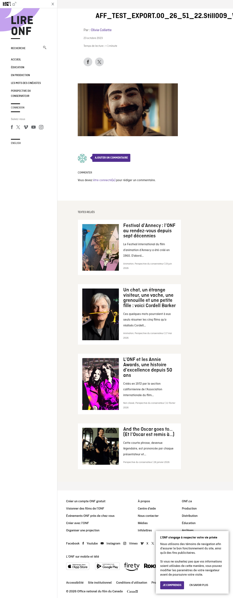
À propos (144, 501)
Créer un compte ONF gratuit (85, 501)
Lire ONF (22, 26)
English (16, 143)
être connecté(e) (104, 180)
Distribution (190, 516)
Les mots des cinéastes (26, 83)
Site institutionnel (100, 582)
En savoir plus (198, 585)
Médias (143, 523)
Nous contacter (148, 516)
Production (189, 508)
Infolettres (145, 530)
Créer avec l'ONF (77, 523)
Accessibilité (75, 582)
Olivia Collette (101, 30)
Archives (187, 530)
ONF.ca (187, 501)
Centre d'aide (147, 508)
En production (20, 75)
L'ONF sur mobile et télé (82, 556)
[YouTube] (33, 128)
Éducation (17, 67)
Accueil (16, 59)
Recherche (18, 48)
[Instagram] (41, 128)
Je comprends (172, 585)
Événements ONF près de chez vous (90, 516)
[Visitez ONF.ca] (24, 4)
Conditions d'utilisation (131, 582)
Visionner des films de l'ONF (85, 508)
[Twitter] (18, 128)
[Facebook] (12, 128)
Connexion (17, 107)
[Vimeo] (26, 128)
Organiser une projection (82, 530)
